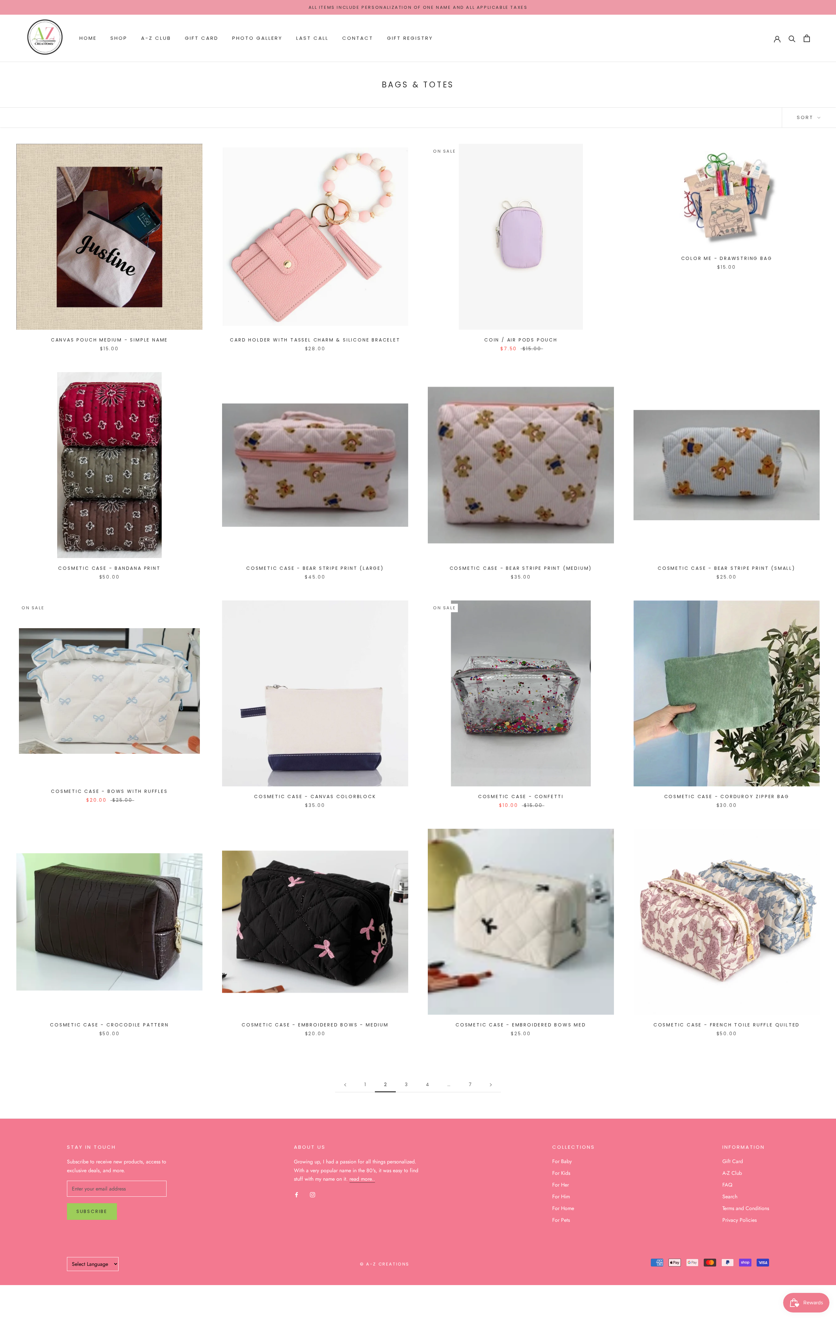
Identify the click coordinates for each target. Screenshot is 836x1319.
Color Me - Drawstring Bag (726, 258)
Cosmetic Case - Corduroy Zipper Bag (726, 796)
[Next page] (491, 1084)
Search (729, 1196)
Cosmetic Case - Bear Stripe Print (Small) (727, 568)
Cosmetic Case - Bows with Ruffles (109, 791)
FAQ (727, 1185)
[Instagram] (312, 1194)
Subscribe (91, 1211)
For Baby (562, 1161)
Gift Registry (410, 38)
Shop (118, 38)
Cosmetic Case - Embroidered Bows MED (521, 1025)
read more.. (362, 1179)
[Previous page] (345, 1084)
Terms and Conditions (745, 1208)
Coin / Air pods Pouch (520, 340)
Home (88, 38)
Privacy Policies (739, 1220)
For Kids (561, 1173)
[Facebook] (296, 1194)
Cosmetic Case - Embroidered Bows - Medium (315, 1025)
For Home (563, 1208)
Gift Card (201, 38)
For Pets (561, 1220)
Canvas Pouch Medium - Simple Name (109, 340)
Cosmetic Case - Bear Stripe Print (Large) (315, 568)
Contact (357, 38)
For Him (561, 1196)
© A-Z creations (385, 1264)
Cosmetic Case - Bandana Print (109, 568)
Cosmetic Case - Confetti (521, 796)
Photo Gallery (257, 38)
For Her (560, 1185)
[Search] (792, 38)
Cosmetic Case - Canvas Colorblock (315, 796)
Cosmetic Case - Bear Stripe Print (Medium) (521, 568)
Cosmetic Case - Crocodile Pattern (109, 1025)
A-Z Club (156, 38)
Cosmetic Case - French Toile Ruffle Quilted (726, 1025)
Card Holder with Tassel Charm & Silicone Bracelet (315, 340)
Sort (806, 117)
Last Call (312, 38)
